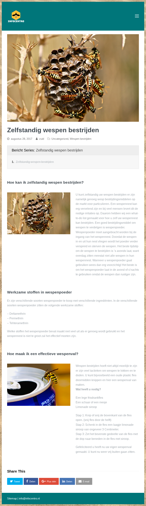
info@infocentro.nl (29, 498)
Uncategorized (59, 138)
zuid (41, 138)
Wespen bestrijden (80, 138)
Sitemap (12, 498)
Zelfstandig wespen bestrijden (59, 150)
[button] (15, 481)
